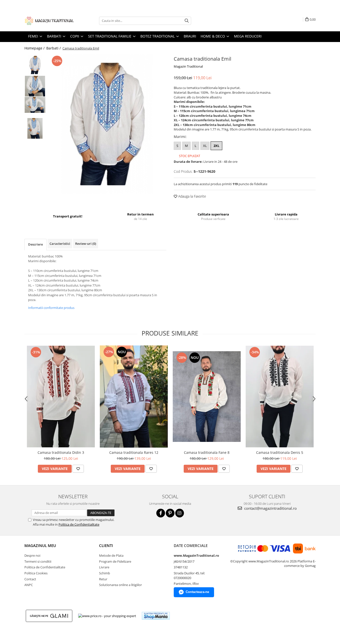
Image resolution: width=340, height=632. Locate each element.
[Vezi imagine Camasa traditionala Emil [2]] (35, 105)
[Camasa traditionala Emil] (107, 124)
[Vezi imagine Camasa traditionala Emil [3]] (35, 128)
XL (205, 145)
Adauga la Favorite (191, 196)
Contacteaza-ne (197, 592)
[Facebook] (160, 513)
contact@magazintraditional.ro (270, 508)
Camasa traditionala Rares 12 (133, 452)
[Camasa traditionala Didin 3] (61, 397)
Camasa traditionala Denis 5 (279, 452)
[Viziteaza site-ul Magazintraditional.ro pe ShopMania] (156, 616)
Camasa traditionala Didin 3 (61, 452)
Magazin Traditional (188, 66)
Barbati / (54, 48)
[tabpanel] (107, 124)
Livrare (104, 567)
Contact (30, 579)
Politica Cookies (36, 573)
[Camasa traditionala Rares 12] (134, 396)
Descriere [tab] (35, 244)
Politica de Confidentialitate (78, 524)
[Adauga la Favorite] (78, 469)
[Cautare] (186, 21)
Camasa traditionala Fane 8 (206, 452)
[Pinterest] (170, 513)
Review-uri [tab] (85, 243)
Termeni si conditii (37, 561)
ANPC (28, 585)
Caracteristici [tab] (60, 243)
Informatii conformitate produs (51, 307)
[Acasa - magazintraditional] (49, 21)
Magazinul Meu (40, 545)
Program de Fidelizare (115, 561)
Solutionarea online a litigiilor (120, 585)
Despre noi (32, 555)
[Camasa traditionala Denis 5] (280, 397)
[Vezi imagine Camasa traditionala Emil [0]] (35, 65)
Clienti (106, 545)
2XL (216, 145)
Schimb (104, 573)
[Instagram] (179, 513)
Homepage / (35, 48)
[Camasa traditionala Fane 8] (207, 396)
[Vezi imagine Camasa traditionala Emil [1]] (35, 86)
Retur (103, 579)
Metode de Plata (111, 555)
